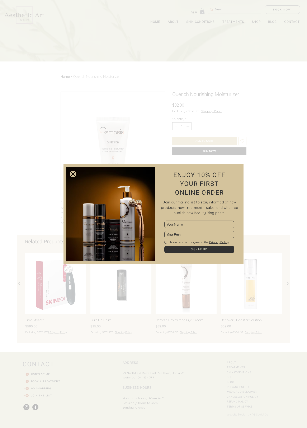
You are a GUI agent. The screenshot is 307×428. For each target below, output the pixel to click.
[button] (73, 174)
